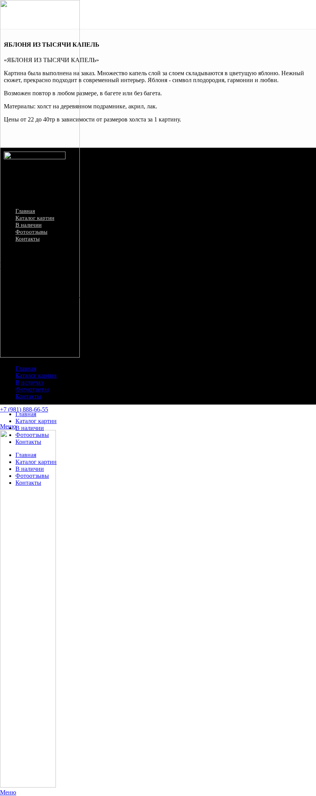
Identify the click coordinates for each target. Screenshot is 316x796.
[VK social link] (13, 418)
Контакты (27, 239)
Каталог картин (34, 218)
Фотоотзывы (31, 232)
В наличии (28, 225)
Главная (25, 211)
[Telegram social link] (30, 362)
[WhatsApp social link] (4, 418)
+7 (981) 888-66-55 (24, 409)
